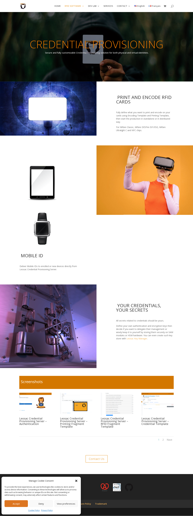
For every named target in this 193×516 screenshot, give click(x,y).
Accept (16, 503)
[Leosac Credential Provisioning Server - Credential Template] (157, 414)
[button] (76, 480)
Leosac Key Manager (137, 338)
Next (169, 439)
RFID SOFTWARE (73, 6)
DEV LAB (92, 6)
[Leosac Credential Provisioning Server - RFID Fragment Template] (117, 414)
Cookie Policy (34, 510)
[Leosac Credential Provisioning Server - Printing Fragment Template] (76, 414)
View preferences (66, 503)
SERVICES (108, 6)
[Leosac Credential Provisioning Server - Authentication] (35, 414)
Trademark (101, 503)
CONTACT (122, 6)
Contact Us (96, 459)
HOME (57, 6)
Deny (41, 503)
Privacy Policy (47, 510)
